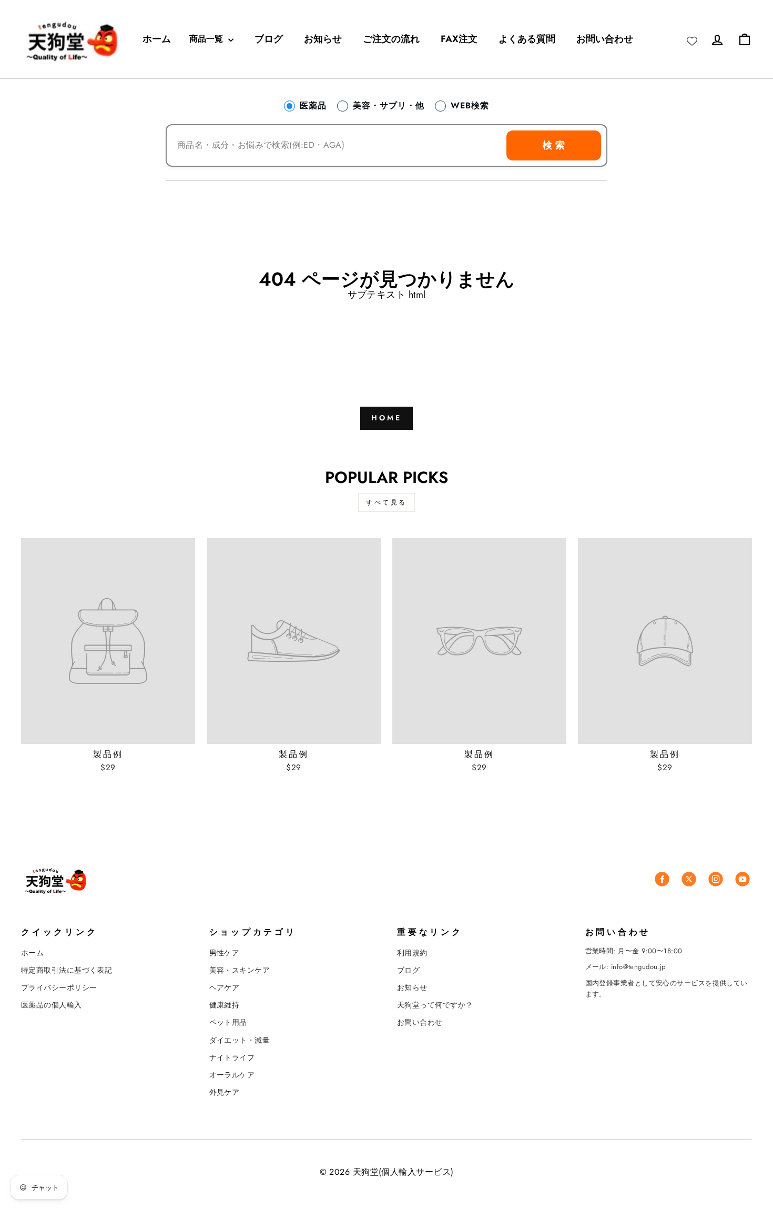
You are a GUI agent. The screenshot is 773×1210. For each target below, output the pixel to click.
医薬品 (313, 106)
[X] (688, 879)
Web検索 (470, 106)
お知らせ (323, 39)
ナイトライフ (232, 1057)
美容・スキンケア (239, 970)
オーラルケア (232, 1075)
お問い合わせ (604, 39)
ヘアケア (224, 987)
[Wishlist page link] (692, 39)
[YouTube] (742, 879)
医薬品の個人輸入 (51, 1005)
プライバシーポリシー (59, 987)
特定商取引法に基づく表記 (66, 970)
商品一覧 (207, 39)
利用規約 (412, 952)
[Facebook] (662, 879)
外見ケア (224, 1092)
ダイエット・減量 (239, 1040)
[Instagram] (715, 879)
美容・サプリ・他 (388, 106)
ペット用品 (228, 1022)
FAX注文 (459, 39)
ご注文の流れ (391, 39)
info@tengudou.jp (638, 967)
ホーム (157, 39)
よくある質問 (527, 39)
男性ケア (224, 952)
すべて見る (386, 502)
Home (386, 417)
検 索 (554, 145)
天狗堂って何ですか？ (435, 1005)
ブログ (269, 39)
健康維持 (224, 1005)
